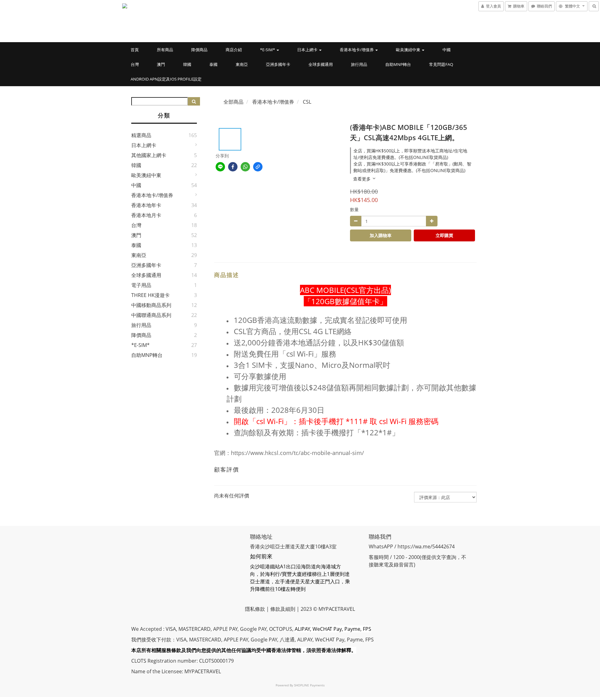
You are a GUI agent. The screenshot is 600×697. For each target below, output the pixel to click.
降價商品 (199, 49)
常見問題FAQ (441, 64)
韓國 (187, 64)
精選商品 (141, 135)
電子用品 (141, 285)
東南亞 (242, 64)
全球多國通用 (320, 64)
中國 (446, 49)
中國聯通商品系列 (151, 315)
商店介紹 (234, 49)
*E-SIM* (268, 49)
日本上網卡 (307, 49)
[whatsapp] (245, 166)
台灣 (135, 64)
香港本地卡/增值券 (357, 49)
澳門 (161, 64)
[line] (220, 166)
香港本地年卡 (146, 205)
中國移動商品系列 (151, 305)
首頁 (135, 49)
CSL (307, 101)
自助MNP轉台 (398, 64)
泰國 (213, 64)
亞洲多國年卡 (278, 64)
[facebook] (233, 166)
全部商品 (233, 101)
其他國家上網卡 (148, 155)
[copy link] (257, 166)
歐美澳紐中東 (408, 49)
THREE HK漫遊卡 (150, 295)
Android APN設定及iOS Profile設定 (166, 79)
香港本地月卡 (146, 215)
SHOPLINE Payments (309, 685)
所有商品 (165, 49)
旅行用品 (359, 64)
